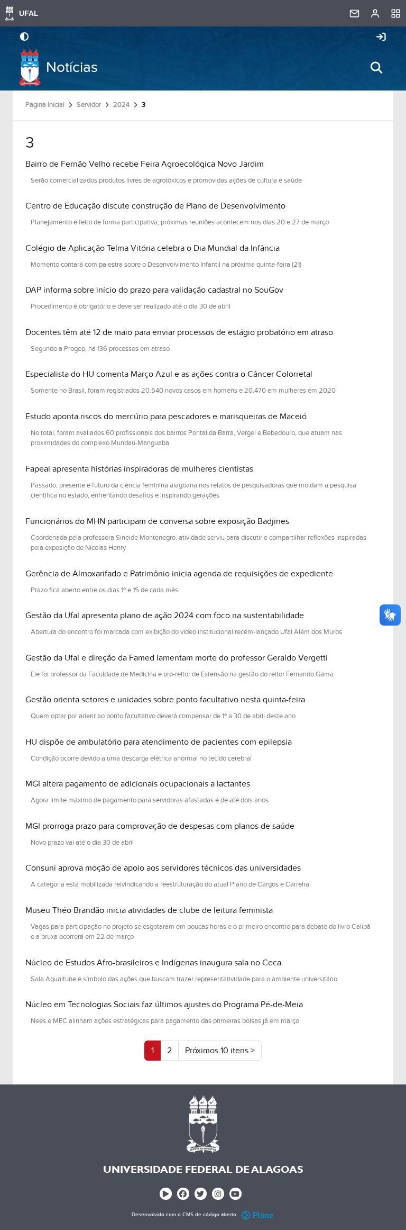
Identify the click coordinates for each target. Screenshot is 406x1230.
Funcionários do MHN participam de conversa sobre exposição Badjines (157, 521)
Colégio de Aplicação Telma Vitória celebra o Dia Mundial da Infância (152, 248)
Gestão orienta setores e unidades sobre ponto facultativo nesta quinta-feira (165, 699)
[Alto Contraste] (24, 37)
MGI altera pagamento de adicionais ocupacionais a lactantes (137, 784)
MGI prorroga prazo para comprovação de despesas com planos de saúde (159, 826)
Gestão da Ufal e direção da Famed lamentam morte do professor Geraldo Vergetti (176, 658)
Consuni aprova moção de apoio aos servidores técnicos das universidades (163, 868)
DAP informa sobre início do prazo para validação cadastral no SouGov (154, 290)
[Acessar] (381, 37)
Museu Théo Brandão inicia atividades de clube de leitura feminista (149, 910)
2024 (121, 105)
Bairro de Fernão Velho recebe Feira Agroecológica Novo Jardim (144, 164)
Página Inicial (44, 105)
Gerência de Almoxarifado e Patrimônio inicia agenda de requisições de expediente (179, 573)
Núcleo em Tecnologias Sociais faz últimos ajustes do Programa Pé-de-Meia (164, 1004)
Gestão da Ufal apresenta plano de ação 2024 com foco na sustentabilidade (164, 615)
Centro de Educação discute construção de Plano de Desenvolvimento (155, 206)
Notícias (72, 67)
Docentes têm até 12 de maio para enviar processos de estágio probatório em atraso (179, 332)
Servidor (89, 105)
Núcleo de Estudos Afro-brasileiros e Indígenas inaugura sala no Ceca (153, 962)
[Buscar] (376, 67)
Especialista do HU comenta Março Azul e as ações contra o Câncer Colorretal (168, 374)
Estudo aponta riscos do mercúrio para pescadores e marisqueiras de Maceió (166, 416)
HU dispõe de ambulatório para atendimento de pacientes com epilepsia (158, 742)
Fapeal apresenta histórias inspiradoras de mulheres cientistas (139, 469)
